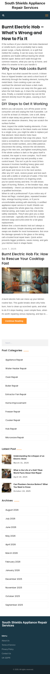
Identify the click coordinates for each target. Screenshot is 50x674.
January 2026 (12, 570)
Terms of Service (8, 645)
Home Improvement (15, 402)
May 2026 (10, 535)
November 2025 (13, 587)
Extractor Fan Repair (15, 394)
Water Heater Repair (16, 368)
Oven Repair (11, 377)
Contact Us (6, 654)
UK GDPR (6, 658)
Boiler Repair (11, 385)
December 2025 (13, 579)
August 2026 (11, 509)
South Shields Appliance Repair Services (24, 624)
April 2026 (10, 544)
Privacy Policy (7, 649)
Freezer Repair (12, 411)
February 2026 (12, 561)
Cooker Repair (12, 420)
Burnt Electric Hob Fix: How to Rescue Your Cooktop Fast (25, 259)
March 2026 (11, 553)
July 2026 (10, 518)
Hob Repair (11, 428)
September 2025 (14, 604)
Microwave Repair (14, 437)
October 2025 (12, 596)
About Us (5, 641)
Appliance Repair (14, 359)
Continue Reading (14, 321)
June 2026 (10, 527)
